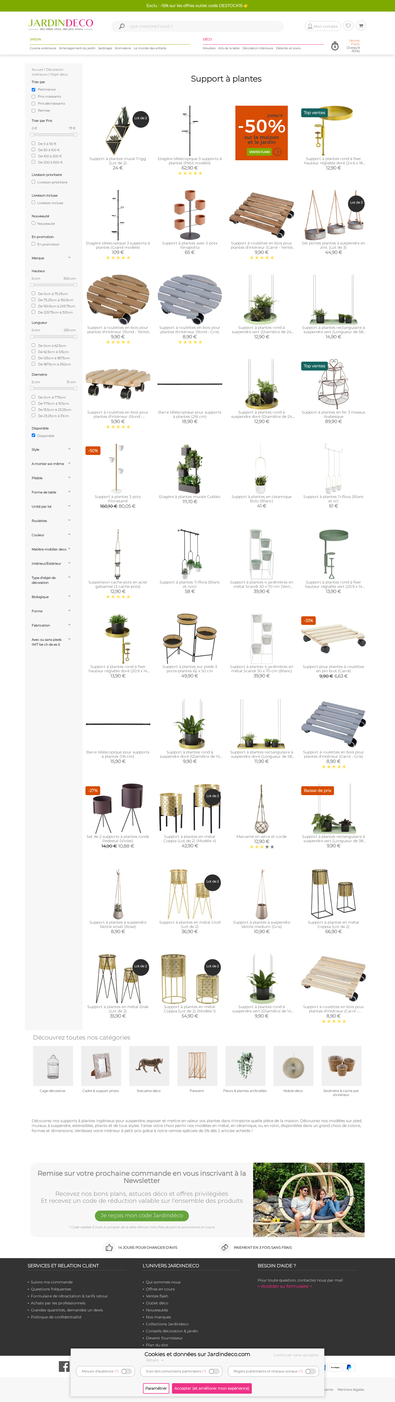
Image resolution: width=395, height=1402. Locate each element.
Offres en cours (160, 1289)
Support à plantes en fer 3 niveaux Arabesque (333, 414)
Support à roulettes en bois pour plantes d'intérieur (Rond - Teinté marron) (118, 332)
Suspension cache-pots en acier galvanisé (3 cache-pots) (118, 584)
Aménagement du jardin (77, 48)
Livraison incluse (50, 203)
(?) (116, 1371)
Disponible (45, 436)
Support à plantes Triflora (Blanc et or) (333, 498)
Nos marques (158, 1317)
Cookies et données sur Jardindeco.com (197, 1354)
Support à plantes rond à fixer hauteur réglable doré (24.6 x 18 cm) (333, 163)
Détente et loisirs (288, 48)
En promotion (48, 244)
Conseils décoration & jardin (172, 1331)
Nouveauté (46, 224)
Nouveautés (157, 1310)
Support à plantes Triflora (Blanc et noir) (190, 584)
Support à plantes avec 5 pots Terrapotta (189, 245)
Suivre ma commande (52, 1282)
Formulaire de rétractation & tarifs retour (69, 1296)
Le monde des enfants (150, 48)
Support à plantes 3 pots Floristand (118, 498)
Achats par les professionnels (58, 1303)
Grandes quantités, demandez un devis (67, 1310)
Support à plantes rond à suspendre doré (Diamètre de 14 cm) (190, 756)
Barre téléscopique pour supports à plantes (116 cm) (117, 754)
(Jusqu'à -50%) (353, 46)
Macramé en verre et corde (261, 836)
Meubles (209, 48)
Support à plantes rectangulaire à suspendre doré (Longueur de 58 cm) (261, 756)
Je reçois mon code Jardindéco (142, 1215)
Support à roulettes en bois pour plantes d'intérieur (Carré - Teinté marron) (261, 247)
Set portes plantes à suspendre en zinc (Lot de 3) (333, 245)
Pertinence (47, 89)
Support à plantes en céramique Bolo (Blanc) (262, 498)
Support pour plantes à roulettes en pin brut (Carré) (333, 668)
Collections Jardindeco (167, 1324)
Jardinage (105, 48)
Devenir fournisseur (164, 1338)
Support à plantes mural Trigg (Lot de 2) (117, 160)
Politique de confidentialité (56, 1317)
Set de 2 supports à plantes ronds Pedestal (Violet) (118, 838)
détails (153, 1360)
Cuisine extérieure (43, 48)
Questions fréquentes (51, 1289)
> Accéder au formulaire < (285, 1286)
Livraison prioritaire (52, 182)
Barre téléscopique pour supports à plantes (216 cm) (189, 414)
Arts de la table (229, 48)
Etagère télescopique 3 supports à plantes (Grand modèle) (118, 245)
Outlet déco (157, 1303)
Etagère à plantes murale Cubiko (189, 496)
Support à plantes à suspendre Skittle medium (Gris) (261, 924)
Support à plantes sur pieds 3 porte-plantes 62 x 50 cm (190, 668)
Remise (44, 110)
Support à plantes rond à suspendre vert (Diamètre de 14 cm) (261, 1011)
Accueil (37, 69)
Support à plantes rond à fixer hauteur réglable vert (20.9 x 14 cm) (333, 586)
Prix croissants (49, 96)
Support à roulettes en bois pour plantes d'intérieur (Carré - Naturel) (333, 1011)
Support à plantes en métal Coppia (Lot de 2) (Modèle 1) (190, 1008)
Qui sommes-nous (163, 1282)
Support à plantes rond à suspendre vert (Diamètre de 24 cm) (261, 332)
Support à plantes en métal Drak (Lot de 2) (117, 1008)
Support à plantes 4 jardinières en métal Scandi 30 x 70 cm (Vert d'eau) (261, 586)
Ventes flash (157, 1296)
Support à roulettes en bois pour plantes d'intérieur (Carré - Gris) (333, 754)
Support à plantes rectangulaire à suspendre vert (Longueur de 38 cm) (333, 841)
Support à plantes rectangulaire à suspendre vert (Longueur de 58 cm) (333, 332)
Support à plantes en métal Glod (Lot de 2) (189, 924)
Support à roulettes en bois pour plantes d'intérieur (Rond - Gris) (189, 329)
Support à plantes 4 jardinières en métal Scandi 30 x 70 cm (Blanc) (261, 668)
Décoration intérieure (257, 48)
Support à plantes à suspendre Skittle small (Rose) (117, 924)
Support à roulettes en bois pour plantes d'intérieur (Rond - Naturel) (117, 416)
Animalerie (123, 48)
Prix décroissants (51, 103)
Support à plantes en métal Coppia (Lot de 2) (333, 924)
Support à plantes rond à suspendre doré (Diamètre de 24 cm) (261, 416)
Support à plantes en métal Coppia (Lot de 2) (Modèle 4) (189, 838)
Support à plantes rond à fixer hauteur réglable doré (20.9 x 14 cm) (118, 671)
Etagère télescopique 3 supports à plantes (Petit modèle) (190, 160)
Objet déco (58, 74)
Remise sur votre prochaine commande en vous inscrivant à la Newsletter (142, 1177)
